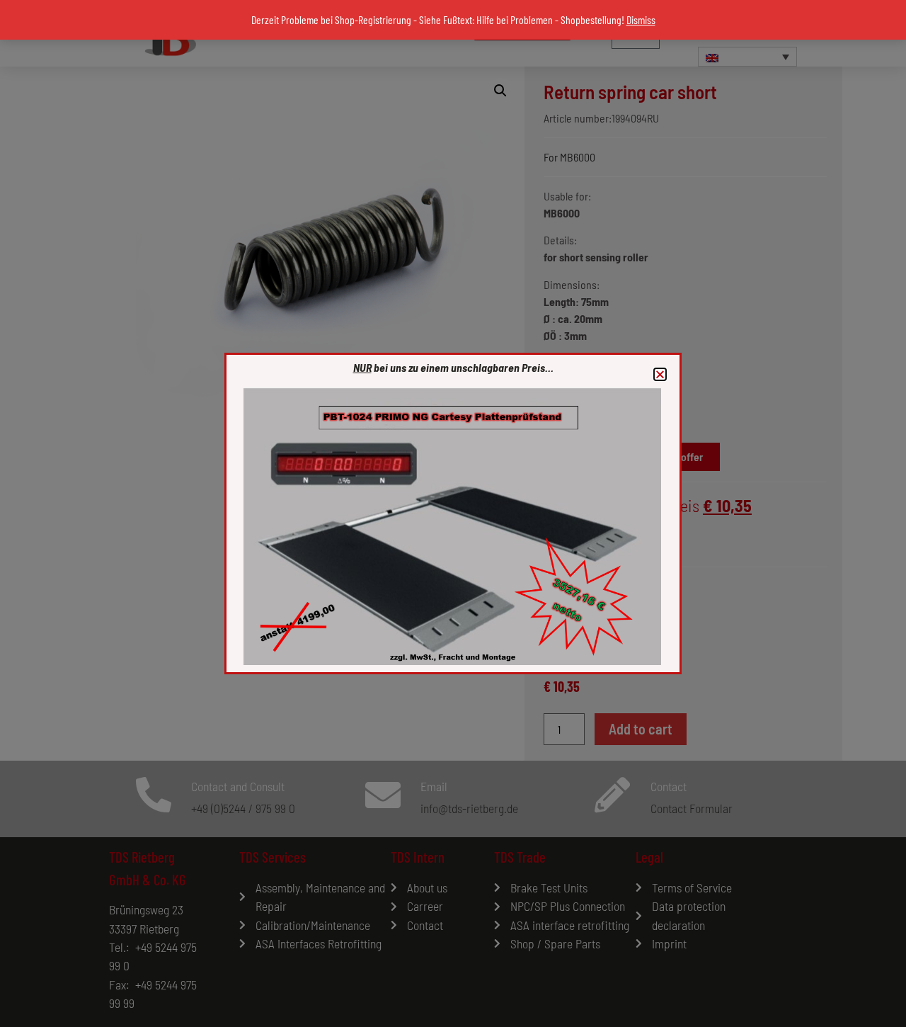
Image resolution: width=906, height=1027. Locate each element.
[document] (453, 513)
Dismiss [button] (640, 19)
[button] (660, 374)
